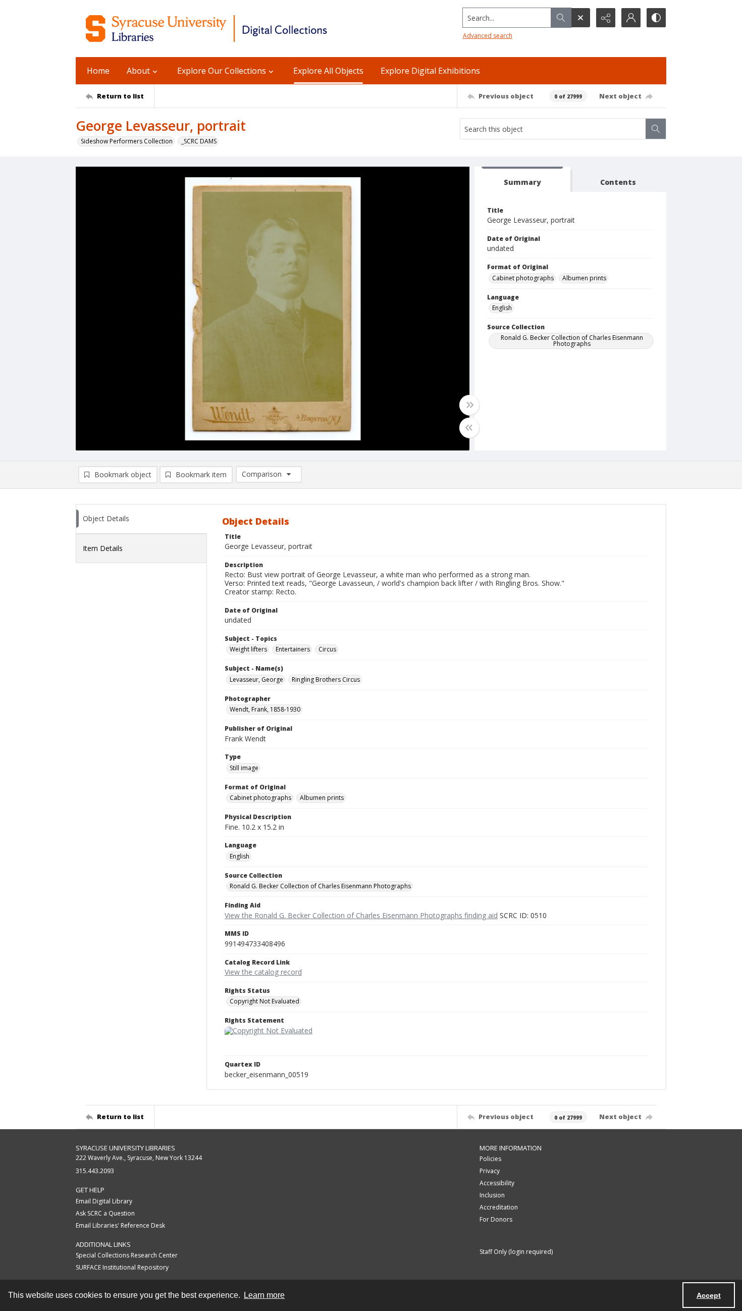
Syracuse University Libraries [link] (125, 1147)
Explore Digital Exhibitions (430, 70)
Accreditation (499, 1207)
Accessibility (497, 1183)
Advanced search (487, 35)
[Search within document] (656, 129)
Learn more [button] (264, 1295)
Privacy (490, 1171)
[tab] (522, 179)
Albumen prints (584, 278)
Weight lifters (248, 649)
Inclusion (492, 1195)
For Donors (496, 1219)
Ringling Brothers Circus (326, 679)
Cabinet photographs (523, 278)
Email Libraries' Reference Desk (120, 1225)
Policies (490, 1158)
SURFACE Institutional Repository (122, 1267)
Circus (327, 649)
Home (98, 70)
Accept (709, 1295)
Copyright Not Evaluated (264, 1001)
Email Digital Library (104, 1201)
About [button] (138, 70)
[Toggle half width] (469, 428)
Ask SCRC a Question (105, 1213)
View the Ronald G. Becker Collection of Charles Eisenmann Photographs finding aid (361, 915)
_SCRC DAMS (199, 141)
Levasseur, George (256, 679)
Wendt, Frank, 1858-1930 (265, 709)
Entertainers (293, 649)
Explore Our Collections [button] (221, 70)
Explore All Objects (328, 70)
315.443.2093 (95, 1171)
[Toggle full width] (469, 405)
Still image (244, 768)
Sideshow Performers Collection (127, 141)
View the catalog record (263, 972)
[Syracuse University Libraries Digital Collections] (236, 28)
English (502, 308)
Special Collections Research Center (127, 1255)
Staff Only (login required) (516, 1251)
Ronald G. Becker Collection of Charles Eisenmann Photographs (572, 340)
